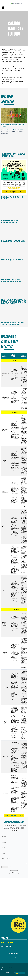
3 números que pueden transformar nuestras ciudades (14, 155)
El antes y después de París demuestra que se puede (10, 221)
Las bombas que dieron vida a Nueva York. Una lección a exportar (12, 323)
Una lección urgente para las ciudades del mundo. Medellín (11, 281)
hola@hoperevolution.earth (7, 942)
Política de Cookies (13, 953)
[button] (3, 7)
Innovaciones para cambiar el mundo (13, 241)
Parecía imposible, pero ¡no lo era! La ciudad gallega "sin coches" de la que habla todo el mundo (13, 302)
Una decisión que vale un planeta (12, 260)
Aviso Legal (14, 957)
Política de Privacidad (13, 955)
